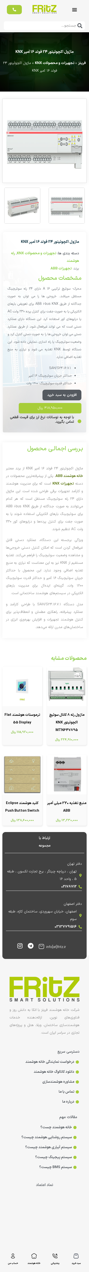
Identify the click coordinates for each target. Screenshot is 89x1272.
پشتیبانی (55, 1263)
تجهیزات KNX (63, 483)
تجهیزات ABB (61, 268)
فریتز (82, 63)
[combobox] (44, 25)
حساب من (13, 1263)
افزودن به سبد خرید (62, 395)
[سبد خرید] (76, 1256)
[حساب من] (13, 1256)
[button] (75, 10)
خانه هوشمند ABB (69, 476)
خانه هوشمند (34, 1263)
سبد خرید (76, 1263)
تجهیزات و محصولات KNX (54, 63)
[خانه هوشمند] (34, 1256)
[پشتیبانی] (55, 1256)
